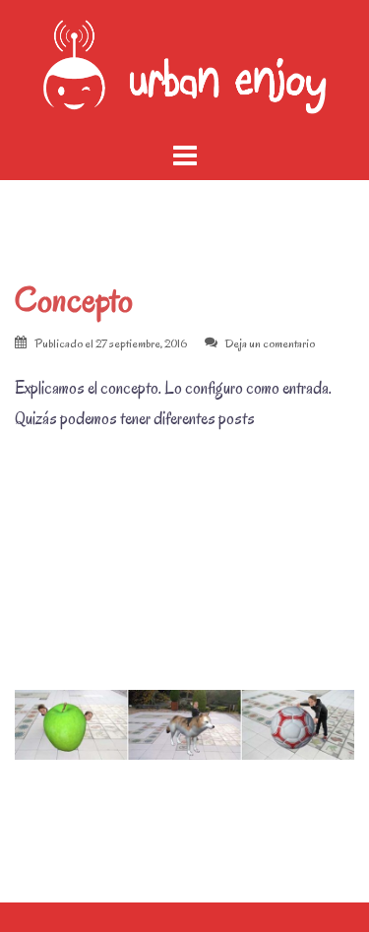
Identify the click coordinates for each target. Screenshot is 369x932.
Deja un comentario (269, 343)
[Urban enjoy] (184, 67)
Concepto (74, 300)
